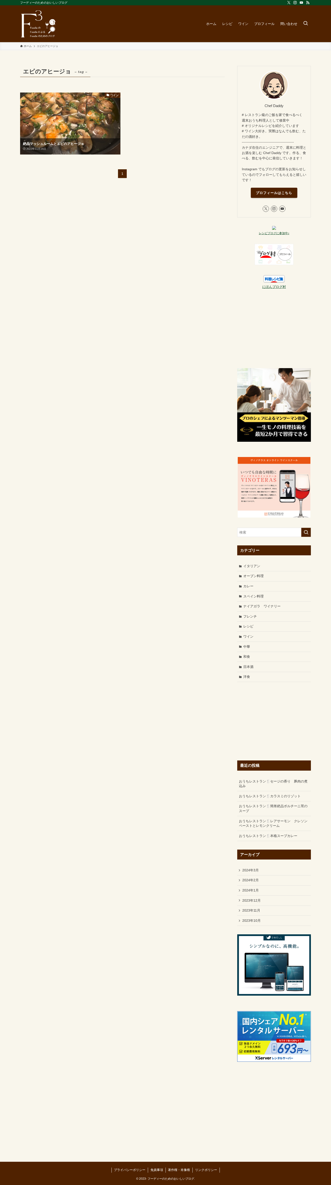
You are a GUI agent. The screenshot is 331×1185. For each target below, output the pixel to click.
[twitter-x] (289, 2)
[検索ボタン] (305, 23)
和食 (246, 656)
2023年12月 (251, 900)
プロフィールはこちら (274, 193)
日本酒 (248, 667)
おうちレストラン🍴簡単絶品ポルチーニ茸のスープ (273, 808)
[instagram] (295, 2)
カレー (248, 586)
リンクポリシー (206, 1170)
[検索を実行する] (306, 532)
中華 (246, 647)
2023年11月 (251, 910)
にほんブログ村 (274, 287)
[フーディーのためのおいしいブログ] (38, 23)
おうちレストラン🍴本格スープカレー (268, 836)
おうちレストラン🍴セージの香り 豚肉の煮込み (273, 783)
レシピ (248, 626)
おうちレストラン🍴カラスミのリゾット (270, 796)
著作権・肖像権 (179, 1170)
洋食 (246, 677)
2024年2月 (250, 880)
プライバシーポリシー (129, 1170)
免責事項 (156, 1170)
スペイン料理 (253, 596)
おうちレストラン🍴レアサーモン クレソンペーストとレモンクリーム (273, 823)
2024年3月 (250, 870)
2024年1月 (250, 890)
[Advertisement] (274, 329)
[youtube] (301, 2)
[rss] (308, 2)
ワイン (248, 636)
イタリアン (251, 566)
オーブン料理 (253, 576)
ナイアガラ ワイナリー (262, 606)
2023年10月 (251, 920)
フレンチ (250, 616)
